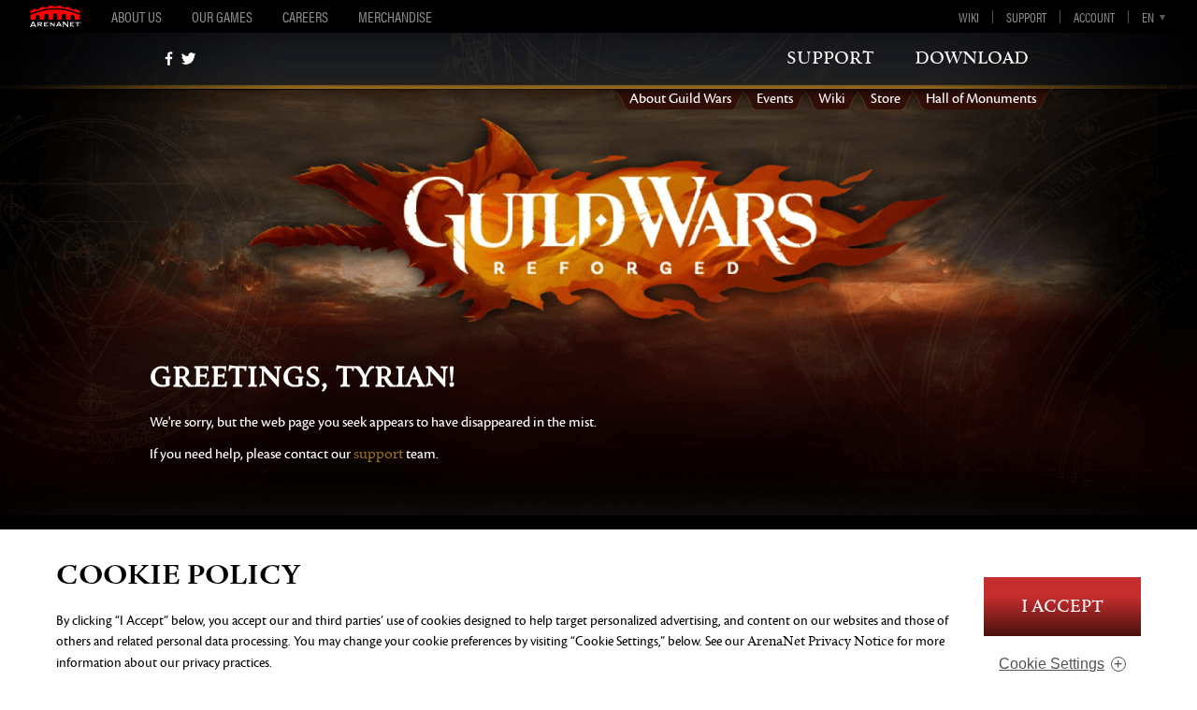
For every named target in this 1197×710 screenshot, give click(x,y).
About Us (136, 16)
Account (1094, 16)
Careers (305, 16)
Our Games (222, 16)
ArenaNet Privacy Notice (820, 641)
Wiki (969, 16)
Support (1026, 16)
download (972, 58)
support (830, 58)
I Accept (1062, 606)
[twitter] (188, 58)
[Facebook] (169, 58)
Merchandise (395, 16)
